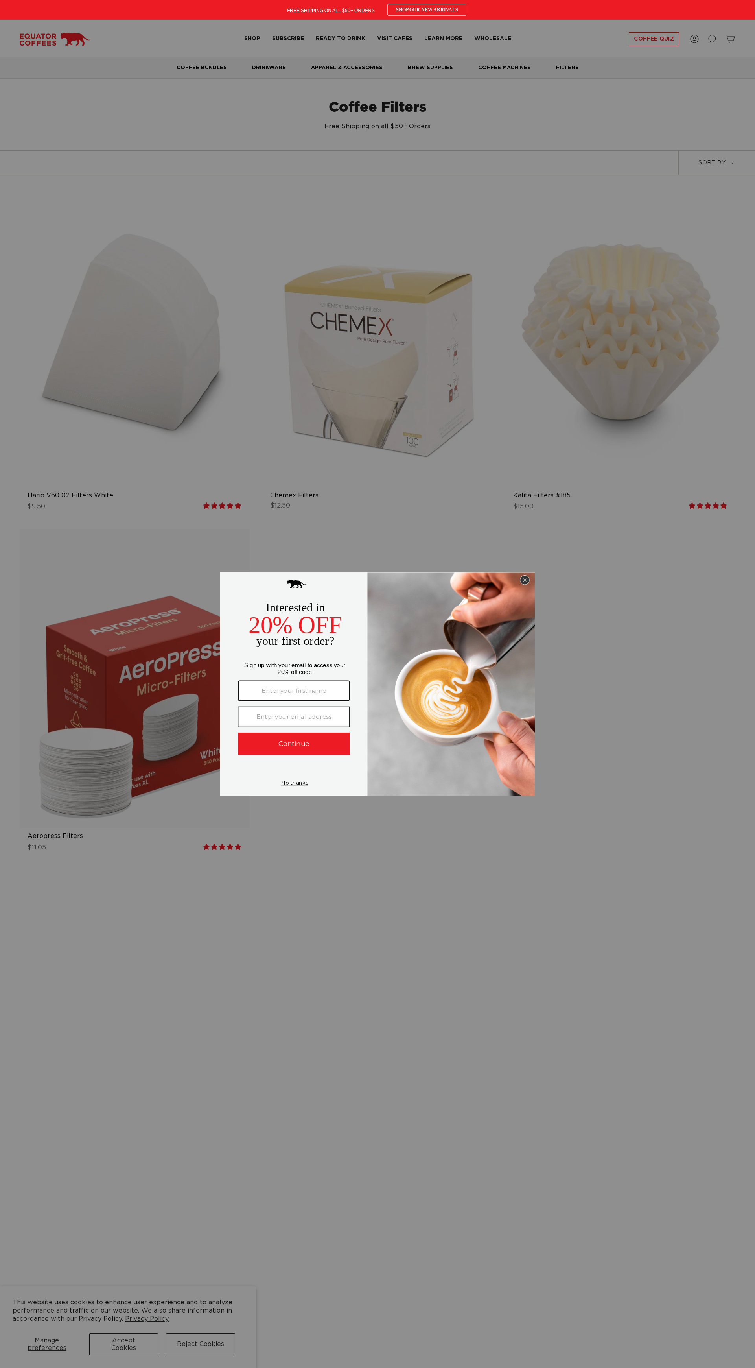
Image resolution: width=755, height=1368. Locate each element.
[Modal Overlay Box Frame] (377, 10)
